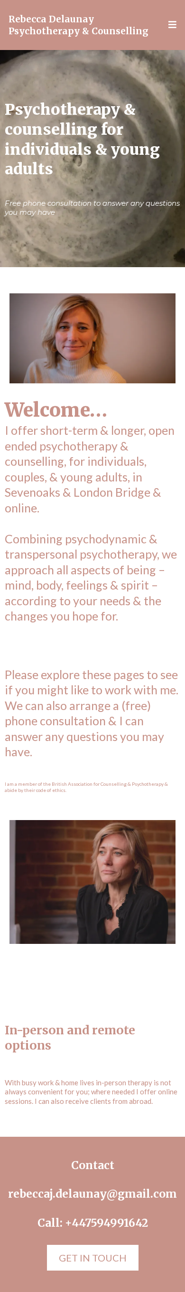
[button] (171, 25)
